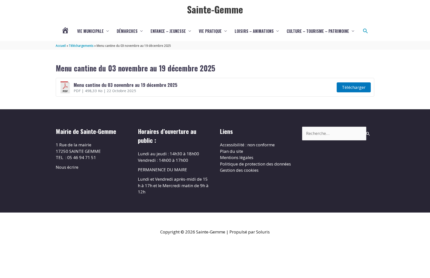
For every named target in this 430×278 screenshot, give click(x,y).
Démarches (127, 31)
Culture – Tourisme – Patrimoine (318, 31)
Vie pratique (210, 31)
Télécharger (354, 87)
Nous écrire (67, 167)
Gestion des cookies (239, 170)
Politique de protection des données (255, 164)
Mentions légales (236, 157)
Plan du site (231, 151)
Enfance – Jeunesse (168, 31)
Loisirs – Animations (254, 31)
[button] (365, 31)
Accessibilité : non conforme (247, 145)
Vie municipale (90, 31)
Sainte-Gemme (215, 9)
